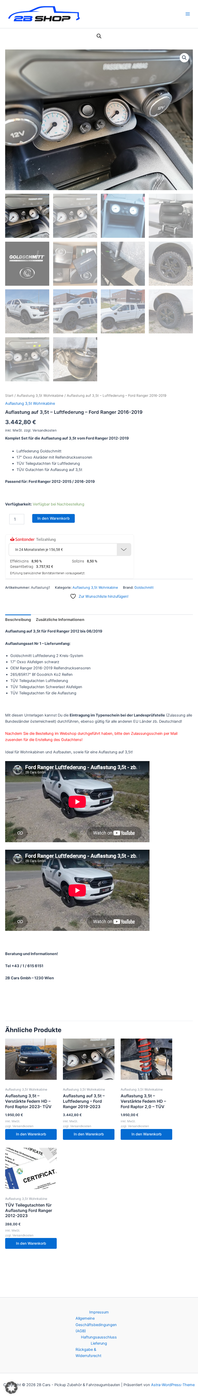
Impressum (99, 1312)
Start (9, 395)
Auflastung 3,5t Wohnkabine (40, 395)
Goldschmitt (144, 587)
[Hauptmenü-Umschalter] (188, 14)
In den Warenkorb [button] (31, 1134)
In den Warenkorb (53, 518)
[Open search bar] (99, 36)
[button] (184, 57)
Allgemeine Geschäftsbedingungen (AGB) (96, 1324)
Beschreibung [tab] (18, 619)
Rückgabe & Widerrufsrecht (88, 1352)
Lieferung (99, 1343)
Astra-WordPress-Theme (173, 1385)
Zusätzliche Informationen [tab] (60, 619)
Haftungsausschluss (99, 1337)
